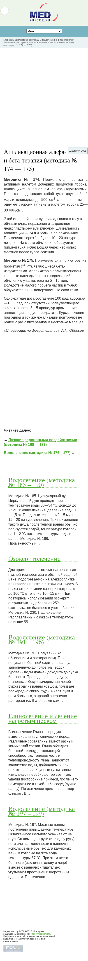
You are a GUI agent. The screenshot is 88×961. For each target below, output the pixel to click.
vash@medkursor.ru (41, 934)
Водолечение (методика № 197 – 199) (41, 811)
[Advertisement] (44, 94)
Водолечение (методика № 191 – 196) (41, 639)
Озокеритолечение (34, 558)
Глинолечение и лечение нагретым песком (42, 718)
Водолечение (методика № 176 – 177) (37, 453)
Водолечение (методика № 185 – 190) (41, 482)
